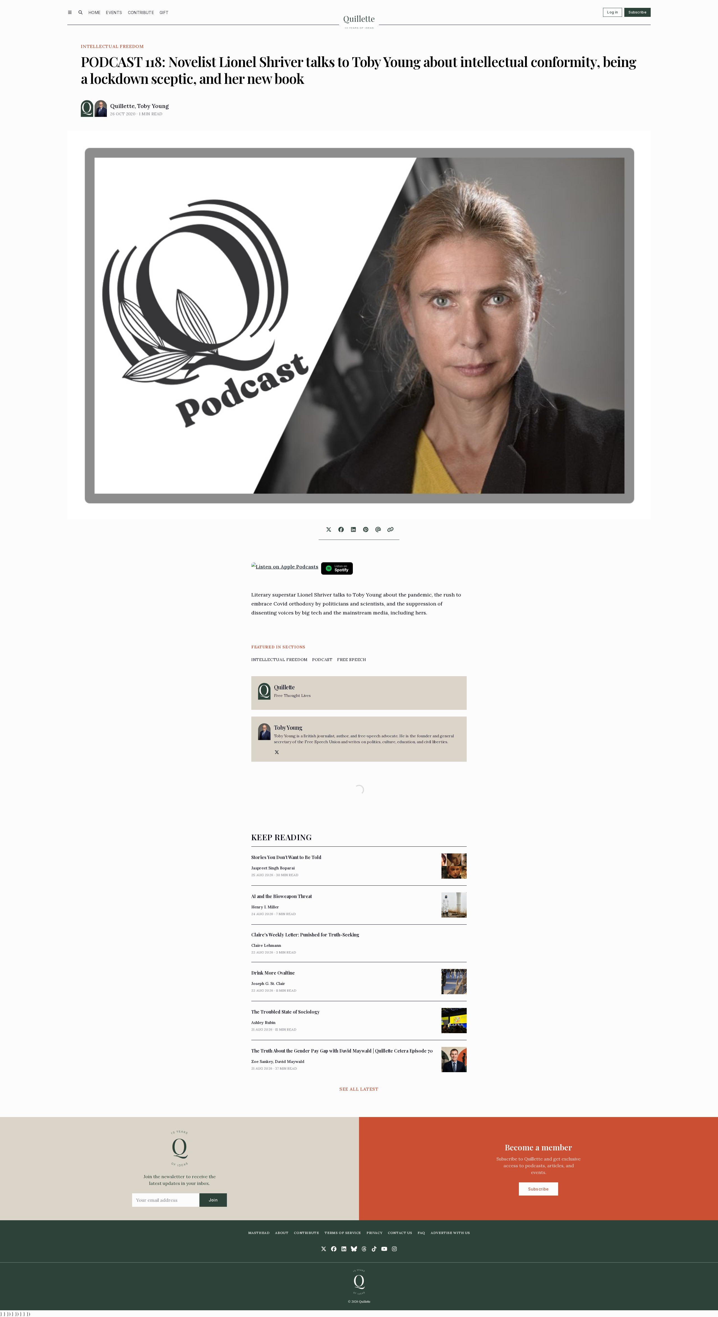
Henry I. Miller (265, 907)
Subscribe (637, 12)
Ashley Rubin (263, 1022)
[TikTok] (374, 1248)
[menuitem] (94, 12)
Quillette (122, 105)
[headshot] (87, 108)
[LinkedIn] (343, 1248)
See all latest (359, 1089)
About (281, 1233)
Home (94, 12)
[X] (276, 752)
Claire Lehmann (266, 945)
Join (213, 1200)
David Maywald (289, 1061)
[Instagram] (394, 1248)
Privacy (374, 1233)
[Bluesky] (354, 1248)
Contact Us (400, 1233)
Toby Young (153, 105)
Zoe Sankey (262, 1061)
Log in (612, 12)
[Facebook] (333, 1248)
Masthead (259, 1233)
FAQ (421, 1233)
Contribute (141, 12)
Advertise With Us (450, 1233)
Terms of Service (343, 1233)
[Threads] (364, 1248)
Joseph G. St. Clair (268, 983)
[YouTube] (384, 1248)
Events (114, 12)
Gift (164, 12)
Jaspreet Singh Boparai (273, 868)
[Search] (80, 12)
